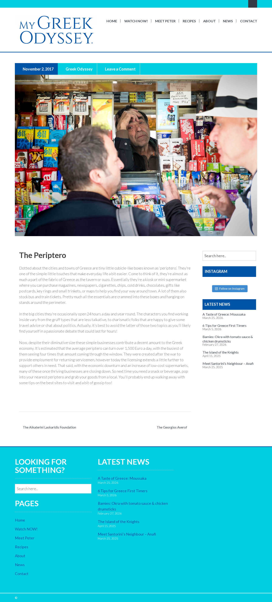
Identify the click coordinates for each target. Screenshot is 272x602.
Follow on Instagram (232, 288)
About (209, 21)
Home (111, 21)
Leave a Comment (120, 68)
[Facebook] (17, 4)
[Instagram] (23, 4)
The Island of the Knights (221, 352)
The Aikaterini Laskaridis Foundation (49, 427)
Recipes (189, 21)
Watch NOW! (136, 21)
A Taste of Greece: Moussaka (224, 314)
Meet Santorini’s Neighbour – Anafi (228, 363)
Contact (248, 21)
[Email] (35, 4)
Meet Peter (165, 21)
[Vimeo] (29, 4)
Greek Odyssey (79, 68)
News (228, 21)
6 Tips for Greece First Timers (224, 325)
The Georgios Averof (172, 427)
